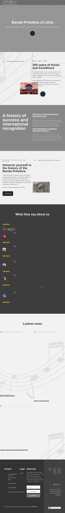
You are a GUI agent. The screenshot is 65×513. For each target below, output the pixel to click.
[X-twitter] (54, 469)
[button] (64, 2)
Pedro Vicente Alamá (41, 401)
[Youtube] (59, 469)
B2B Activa (34, 506)
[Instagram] (59, 472)
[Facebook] (50, 469)
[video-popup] (32, 33)
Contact (22, 473)
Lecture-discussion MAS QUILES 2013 (14, 450)
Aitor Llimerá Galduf (7, 396)
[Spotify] (54, 472)
